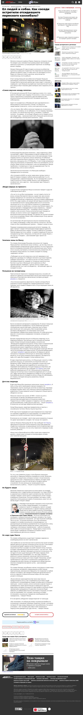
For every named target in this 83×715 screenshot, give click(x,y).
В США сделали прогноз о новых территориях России (69, 89)
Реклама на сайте (40, 676)
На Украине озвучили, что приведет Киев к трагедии (70, 99)
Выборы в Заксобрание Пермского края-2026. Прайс (44, 680)
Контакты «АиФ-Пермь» (42, 678)
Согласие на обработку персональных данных (24, 696)
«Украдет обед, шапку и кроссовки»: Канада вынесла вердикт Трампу (70, 83)
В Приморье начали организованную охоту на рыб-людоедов (17, 650)
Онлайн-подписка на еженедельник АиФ (24, 678)
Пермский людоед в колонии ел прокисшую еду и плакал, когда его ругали (17, 640)
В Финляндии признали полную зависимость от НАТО (69, 105)
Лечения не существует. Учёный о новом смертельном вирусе (70, 52)
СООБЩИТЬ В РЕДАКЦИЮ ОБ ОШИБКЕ (22, 682)
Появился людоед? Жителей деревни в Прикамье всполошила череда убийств (17, 645)
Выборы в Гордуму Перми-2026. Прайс (69, 680)
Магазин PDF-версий (62, 676)
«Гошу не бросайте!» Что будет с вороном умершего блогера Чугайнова (67, 12)
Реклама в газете (51, 676)
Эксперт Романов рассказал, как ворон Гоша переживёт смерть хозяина (67, 19)
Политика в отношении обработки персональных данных (26, 697)
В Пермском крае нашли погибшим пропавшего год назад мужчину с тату (68, 25)
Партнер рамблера (28, 708)
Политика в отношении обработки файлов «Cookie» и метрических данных (30, 698)
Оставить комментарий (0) (41, 614)
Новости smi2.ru (7, 671)
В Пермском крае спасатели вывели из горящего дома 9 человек (68, 38)
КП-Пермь (39, 368)
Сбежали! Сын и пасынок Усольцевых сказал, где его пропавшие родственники (71, 48)
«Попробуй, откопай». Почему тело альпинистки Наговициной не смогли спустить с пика (71, 64)
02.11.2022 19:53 (5, 6)
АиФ (30, 53)
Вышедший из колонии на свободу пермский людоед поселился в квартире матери (42, 640)
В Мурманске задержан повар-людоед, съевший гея (43, 644)
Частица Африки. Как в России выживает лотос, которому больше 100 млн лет (71, 75)
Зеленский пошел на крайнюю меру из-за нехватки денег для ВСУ (70, 94)
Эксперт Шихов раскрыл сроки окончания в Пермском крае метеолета (67, 31)
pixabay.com (43, 149)
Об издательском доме (20, 676)
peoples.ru (13, 279)
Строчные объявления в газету (58, 678)
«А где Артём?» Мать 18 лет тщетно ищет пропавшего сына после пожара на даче (70, 69)
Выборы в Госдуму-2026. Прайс (21, 680)
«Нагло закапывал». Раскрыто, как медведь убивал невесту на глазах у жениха (71, 59)
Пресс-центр (31, 676)
